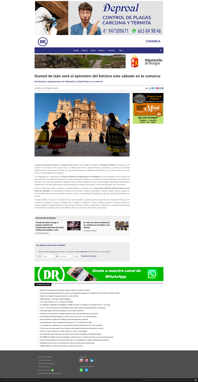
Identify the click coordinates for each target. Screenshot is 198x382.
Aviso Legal (5, 380)
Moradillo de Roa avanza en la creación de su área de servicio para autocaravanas (67, 343)
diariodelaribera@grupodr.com (52, 373)
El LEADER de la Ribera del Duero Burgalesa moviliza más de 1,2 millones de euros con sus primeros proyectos (77, 337)
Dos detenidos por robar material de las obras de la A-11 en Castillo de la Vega (66, 322)
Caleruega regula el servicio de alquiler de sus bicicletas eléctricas (61, 311)
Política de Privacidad (15, 380)
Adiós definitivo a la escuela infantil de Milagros (55, 299)
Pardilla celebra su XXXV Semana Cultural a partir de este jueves (61, 346)
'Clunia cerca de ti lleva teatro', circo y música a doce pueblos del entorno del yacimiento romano (71, 328)
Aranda (76, 50)
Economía (111, 50)
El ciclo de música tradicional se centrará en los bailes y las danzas (97, 225)
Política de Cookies (27, 380)
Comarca (85, 50)
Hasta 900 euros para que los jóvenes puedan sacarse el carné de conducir (65, 290)
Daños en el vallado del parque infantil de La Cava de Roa (59, 296)
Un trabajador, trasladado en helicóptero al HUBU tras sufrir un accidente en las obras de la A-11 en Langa (75, 305)
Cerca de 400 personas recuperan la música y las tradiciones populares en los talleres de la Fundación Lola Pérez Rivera (80, 293)
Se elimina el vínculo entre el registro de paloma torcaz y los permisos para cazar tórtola (69, 314)
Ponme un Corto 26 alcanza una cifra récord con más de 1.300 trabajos (63, 331)
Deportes (102, 50)
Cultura (93, 50)
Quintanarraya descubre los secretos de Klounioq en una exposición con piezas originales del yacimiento (74, 340)
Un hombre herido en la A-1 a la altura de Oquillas (56, 302)
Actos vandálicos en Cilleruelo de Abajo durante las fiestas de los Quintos (64, 319)
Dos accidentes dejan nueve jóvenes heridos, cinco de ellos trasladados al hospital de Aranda (70, 334)
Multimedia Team (182, 380)
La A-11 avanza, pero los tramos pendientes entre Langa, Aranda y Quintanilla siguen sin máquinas (72, 308)
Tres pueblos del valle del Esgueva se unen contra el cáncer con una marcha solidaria (68, 316)
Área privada (37, 380)
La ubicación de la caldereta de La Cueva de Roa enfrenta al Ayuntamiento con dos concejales (71, 325)
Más (120, 50)
